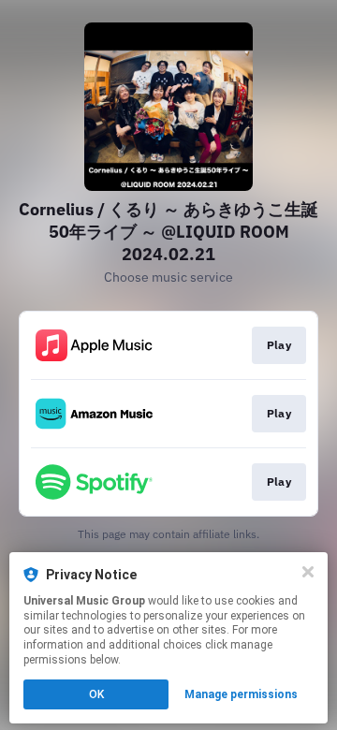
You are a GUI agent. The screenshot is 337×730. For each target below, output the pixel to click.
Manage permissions (241, 694)
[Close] (308, 572)
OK (96, 694)
